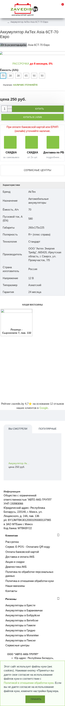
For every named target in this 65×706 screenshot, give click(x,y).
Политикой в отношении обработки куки (28, 682)
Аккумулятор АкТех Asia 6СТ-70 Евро (19, 463)
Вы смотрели (17, 428)
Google (43, 407)
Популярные (48, 428)
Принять (36, 699)
